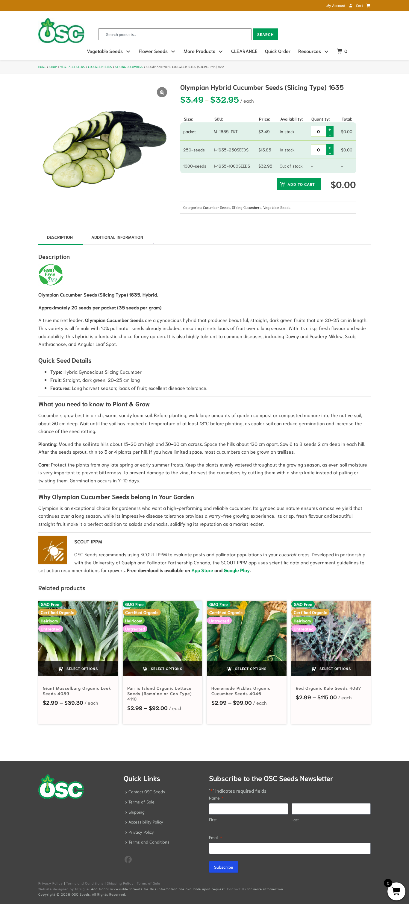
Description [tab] (60, 237)
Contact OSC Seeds (146, 791)
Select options (81, 668)
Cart (360, 5)
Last (295, 819)
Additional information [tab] (117, 237)
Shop (53, 67)
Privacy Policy (141, 832)
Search (265, 34)
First (213, 819)
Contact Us (236, 889)
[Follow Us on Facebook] (128, 859)
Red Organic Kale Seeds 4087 (328, 688)
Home (42, 67)
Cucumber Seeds (100, 67)
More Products (199, 51)
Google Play (237, 570)
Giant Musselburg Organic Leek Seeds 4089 (77, 690)
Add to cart (301, 184)
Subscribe (223, 867)
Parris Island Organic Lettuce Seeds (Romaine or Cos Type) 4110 (159, 693)
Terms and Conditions (148, 841)
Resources (309, 51)
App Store (202, 570)
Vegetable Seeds (105, 51)
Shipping (136, 812)
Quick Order (278, 51)
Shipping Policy (120, 883)
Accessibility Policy (145, 821)
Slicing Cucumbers (129, 67)
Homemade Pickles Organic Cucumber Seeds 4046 (240, 690)
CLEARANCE (244, 51)
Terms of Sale (141, 801)
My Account (336, 5)
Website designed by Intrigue (63, 889)
